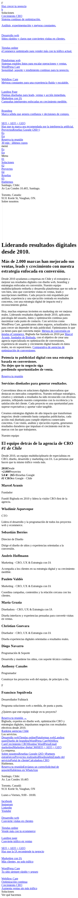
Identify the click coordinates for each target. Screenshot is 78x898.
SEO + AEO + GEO (49, 747)
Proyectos (7, 129)
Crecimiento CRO (17, 744)
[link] (39, 9)
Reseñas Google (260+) (26, 129)
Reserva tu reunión (12, 766)
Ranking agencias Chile (15, 731)
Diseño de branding (18, 740)
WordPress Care (38, 740)
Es (2, 133)
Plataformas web (45, 737)
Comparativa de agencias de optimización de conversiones (33, 349)
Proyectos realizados (26, 757)
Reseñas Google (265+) (32, 753)
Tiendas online (27, 737)
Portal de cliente (19, 760)
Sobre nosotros (10, 753)
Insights (48, 757)
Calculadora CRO (39, 760)
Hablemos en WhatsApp (24, 770)
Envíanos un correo (34, 766)
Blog (41, 757)
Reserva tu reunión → (14, 717)
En (3, 136)
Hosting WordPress (39, 744)
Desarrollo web (10, 737)
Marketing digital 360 (25, 747)
